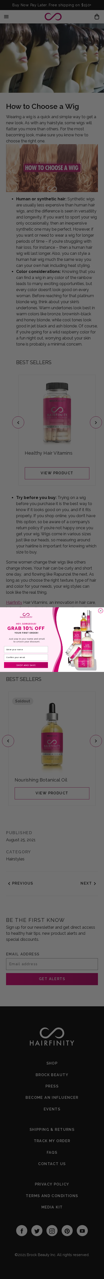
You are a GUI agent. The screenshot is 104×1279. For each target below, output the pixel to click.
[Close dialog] (100, 610)
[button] (26, 665)
